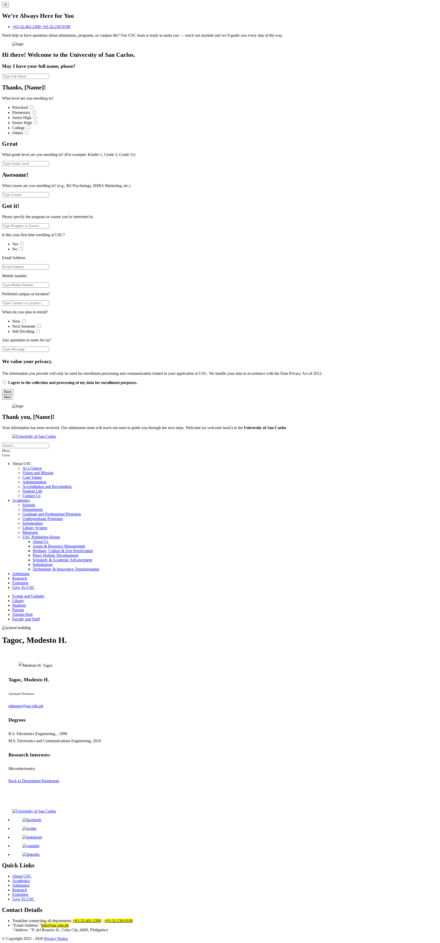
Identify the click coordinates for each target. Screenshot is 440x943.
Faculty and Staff (26, 619)
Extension (20, 583)
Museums (30, 532)
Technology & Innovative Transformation (66, 569)
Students (19, 605)
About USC (22, 876)
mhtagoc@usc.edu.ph (25, 706)
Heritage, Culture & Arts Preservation (63, 551)
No (15, 249)
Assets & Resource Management (59, 546)
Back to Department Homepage (33, 781)
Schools (28, 505)
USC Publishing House (41, 537)
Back (8, 392)
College (19, 128)
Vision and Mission (37, 473)
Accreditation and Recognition (47, 486)
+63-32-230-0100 (56, 26)
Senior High (22, 123)
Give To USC (23, 587)
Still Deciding (23, 331)
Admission (21, 574)
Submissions (43, 564)
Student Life (32, 491)
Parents (18, 610)
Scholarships (32, 523)
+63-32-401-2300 (27, 26)
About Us (40, 541)
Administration (34, 482)
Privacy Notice (56, 938)
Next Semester (24, 326)
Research (19, 578)
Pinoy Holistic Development (55, 555)
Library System (34, 528)
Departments (32, 509)
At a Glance (32, 468)
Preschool (20, 107)
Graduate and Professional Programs (51, 514)
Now (16, 321)
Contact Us (31, 496)
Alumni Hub (22, 614)
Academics (21, 500)
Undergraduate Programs (42, 518)
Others (18, 133)
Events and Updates (28, 596)
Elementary (22, 112)
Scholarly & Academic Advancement (62, 560)
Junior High (22, 117)
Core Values (32, 477)
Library (18, 601)
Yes (15, 244)
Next (7, 397)
